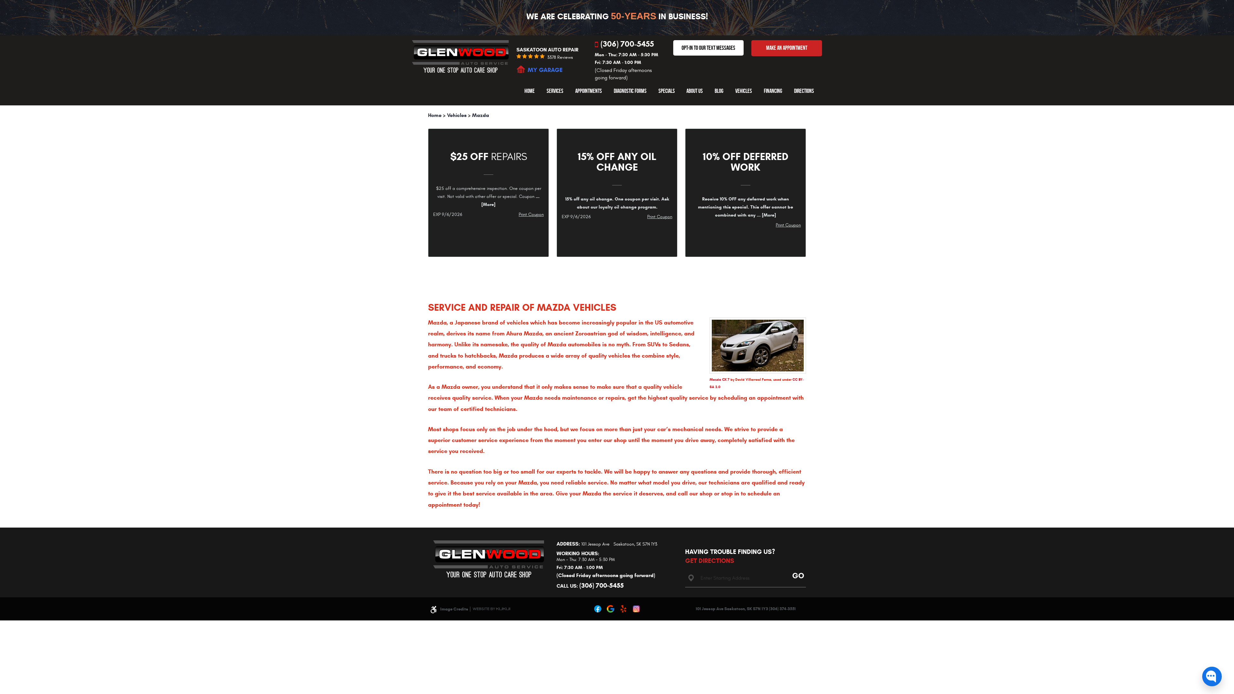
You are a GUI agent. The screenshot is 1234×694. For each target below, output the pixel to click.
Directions (804, 91)
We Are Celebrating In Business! (617, 16)
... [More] (766, 215)
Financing (773, 91)
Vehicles (743, 91)
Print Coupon (531, 214)
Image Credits (454, 609)
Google (610, 608)
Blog (719, 91)
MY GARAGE (545, 70)
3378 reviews (560, 57)
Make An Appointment (786, 48)
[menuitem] (529, 91)
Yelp (623, 608)
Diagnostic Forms (630, 91)
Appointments (588, 91)
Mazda (480, 115)
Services (555, 91)
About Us (694, 91)
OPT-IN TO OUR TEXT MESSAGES (708, 48)
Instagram (636, 608)
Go (797, 575)
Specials (666, 91)
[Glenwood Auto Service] (460, 56)
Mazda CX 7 (719, 379)
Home (529, 91)
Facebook (597, 608)
